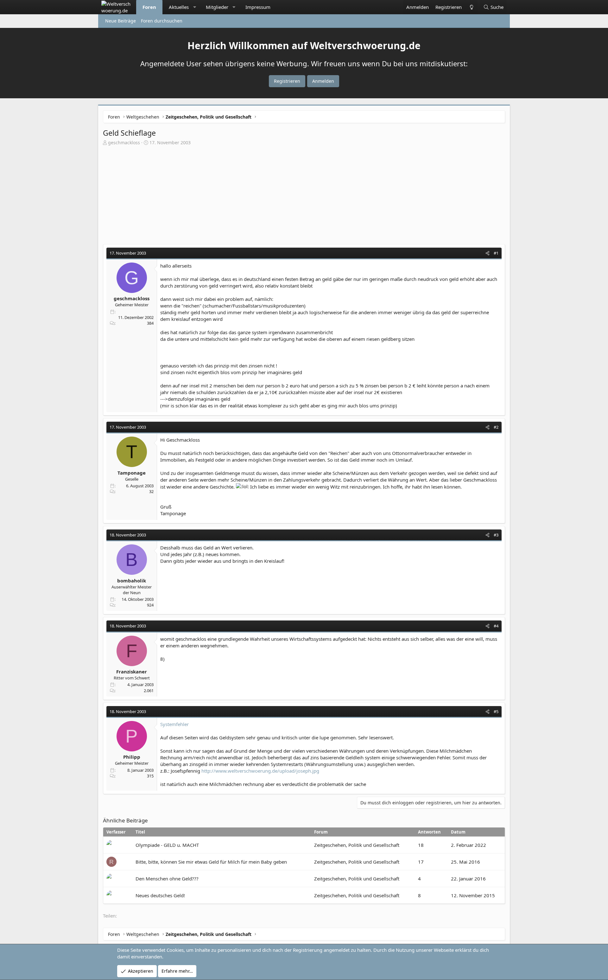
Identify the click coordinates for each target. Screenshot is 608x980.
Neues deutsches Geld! (160, 895)
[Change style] (471, 7)
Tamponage (131, 473)
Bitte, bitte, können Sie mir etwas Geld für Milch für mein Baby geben (211, 862)
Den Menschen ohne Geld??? (167, 878)
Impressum (257, 7)
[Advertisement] (304, 193)
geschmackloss (124, 143)
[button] (195, 7)
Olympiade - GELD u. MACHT (167, 845)
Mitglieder (217, 7)
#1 (496, 253)
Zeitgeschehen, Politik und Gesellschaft (356, 845)
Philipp (131, 757)
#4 (496, 626)
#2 (496, 427)
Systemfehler (174, 724)
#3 (496, 535)
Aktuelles (179, 7)
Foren (149, 7)
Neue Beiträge (120, 21)
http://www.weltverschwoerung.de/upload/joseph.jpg (260, 771)
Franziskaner (131, 671)
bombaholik (131, 580)
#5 (496, 711)
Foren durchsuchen (161, 21)
